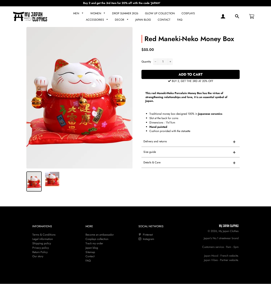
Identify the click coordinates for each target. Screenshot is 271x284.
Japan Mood (211, 256)
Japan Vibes (211, 260)
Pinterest (147, 235)
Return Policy (40, 252)
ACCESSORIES (95, 20)
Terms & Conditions (44, 235)
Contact (90, 256)
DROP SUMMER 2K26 (125, 13)
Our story (37, 256)
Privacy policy (40, 248)
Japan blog (92, 248)
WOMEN (96, 13)
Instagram (148, 239)
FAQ (179, 20)
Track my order (94, 243)
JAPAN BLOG (143, 20)
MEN (76, 13)
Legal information (42, 239)
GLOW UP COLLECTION (160, 13)
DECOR (120, 20)
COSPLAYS (188, 13)
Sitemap (90, 252)
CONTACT (164, 20)
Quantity (146, 62)
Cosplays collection (97, 239)
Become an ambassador (100, 235)
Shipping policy (41, 243)
